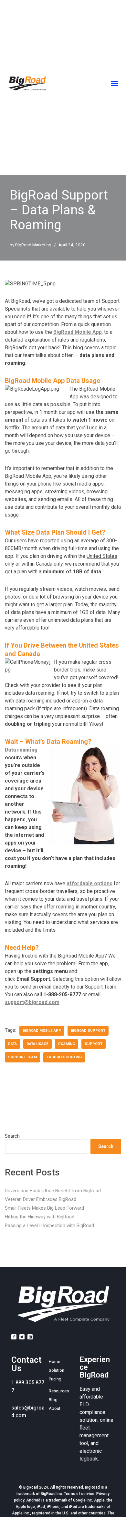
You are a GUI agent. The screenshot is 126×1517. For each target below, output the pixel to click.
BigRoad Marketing (33, 244)
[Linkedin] (30, 1336)
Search (12, 1136)
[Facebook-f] (13, 1336)
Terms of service (79, 1493)
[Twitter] (22, 1336)
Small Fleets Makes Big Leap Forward (44, 1208)
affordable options (89, 883)
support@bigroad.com (32, 1002)
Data (12, 1044)
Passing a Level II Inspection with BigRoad (49, 1225)
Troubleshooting (64, 1057)
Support (93, 1044)
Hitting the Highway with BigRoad (39, 1217)
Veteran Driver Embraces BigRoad (40, 1199)
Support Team (22, 1057)
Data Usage (37, 1044)
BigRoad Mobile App (77, 332)
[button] (114, 83)
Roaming (66, 1044)
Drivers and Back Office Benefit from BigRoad (53, 1191)
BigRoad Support (88, 1031)
